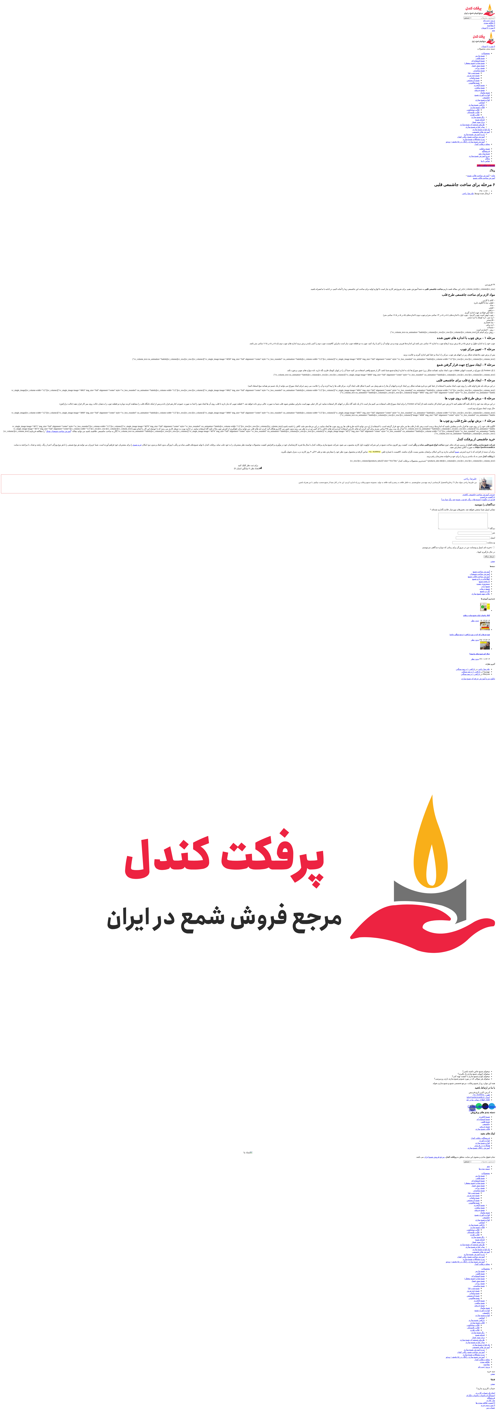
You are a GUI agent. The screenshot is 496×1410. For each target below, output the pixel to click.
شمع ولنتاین (474, 78)
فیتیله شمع (480, 120)
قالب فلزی (474, 115)
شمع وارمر (480, 56)
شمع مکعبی (479, 88)
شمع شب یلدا (473, 73)
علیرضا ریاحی (484, 669)
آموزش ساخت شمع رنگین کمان (471, 137)
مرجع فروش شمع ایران (434, 1157)
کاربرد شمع (485, 591)
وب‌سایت (491, 542)
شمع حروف (479, 90)
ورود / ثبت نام (484, 1367)
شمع (457, 452)
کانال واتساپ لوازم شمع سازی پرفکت (476, 615)
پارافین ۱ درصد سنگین (465, 669)
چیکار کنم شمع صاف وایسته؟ (479, 654)
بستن (492, 561)
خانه (493, 175)
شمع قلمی (480, 58)
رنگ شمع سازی (478, 117)
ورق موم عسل (478, 122)
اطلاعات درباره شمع (481, 579)
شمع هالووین (473, 83)
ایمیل (493, 538)
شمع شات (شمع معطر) (474, 63)
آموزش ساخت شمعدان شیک (58, 431)
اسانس (482, 102)
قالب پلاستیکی (473, 112)
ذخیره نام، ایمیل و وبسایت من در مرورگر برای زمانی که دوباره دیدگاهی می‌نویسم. (457, 547)
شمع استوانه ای (478, 61)
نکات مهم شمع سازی (480, 594)
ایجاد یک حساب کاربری (485, 1393)
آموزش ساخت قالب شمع (478, 175)
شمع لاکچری (479, 85)
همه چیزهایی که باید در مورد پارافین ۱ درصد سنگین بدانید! (470, 635)
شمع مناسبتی (479, 70)
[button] (478, 679)
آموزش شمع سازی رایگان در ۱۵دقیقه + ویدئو (465, 142)
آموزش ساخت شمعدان (480, 574)
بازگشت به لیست (487, 497)
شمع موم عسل (478, 65)
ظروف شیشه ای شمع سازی (472, 124)
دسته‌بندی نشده (483, 584)
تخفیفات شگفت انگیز (486, 165)
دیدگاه (491, 528)
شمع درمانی (484, 589)
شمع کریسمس (473, 80)
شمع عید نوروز (473, 75)
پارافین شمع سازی (477, 105)
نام (494, 533)
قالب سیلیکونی (473, 110)
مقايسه (486, 1364)
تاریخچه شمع (484, 581)
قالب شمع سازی (477, 107)
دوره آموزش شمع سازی (474, 134)
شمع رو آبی (480, 68)
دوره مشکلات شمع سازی (474, 139)
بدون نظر (475, 621)
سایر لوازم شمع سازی (475, 127)
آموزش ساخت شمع (481, 572)
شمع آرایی (485, 586)
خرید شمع (137, 445)
